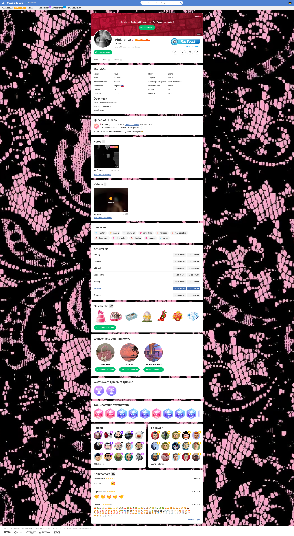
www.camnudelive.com (32, 528)
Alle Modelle (7, 8)
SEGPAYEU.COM (63, 528)
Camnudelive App (74, 8)
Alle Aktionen (44, 8)
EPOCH (53, 528)
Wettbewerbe (57, 8)
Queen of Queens (132, 125)
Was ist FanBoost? (192, 46)
